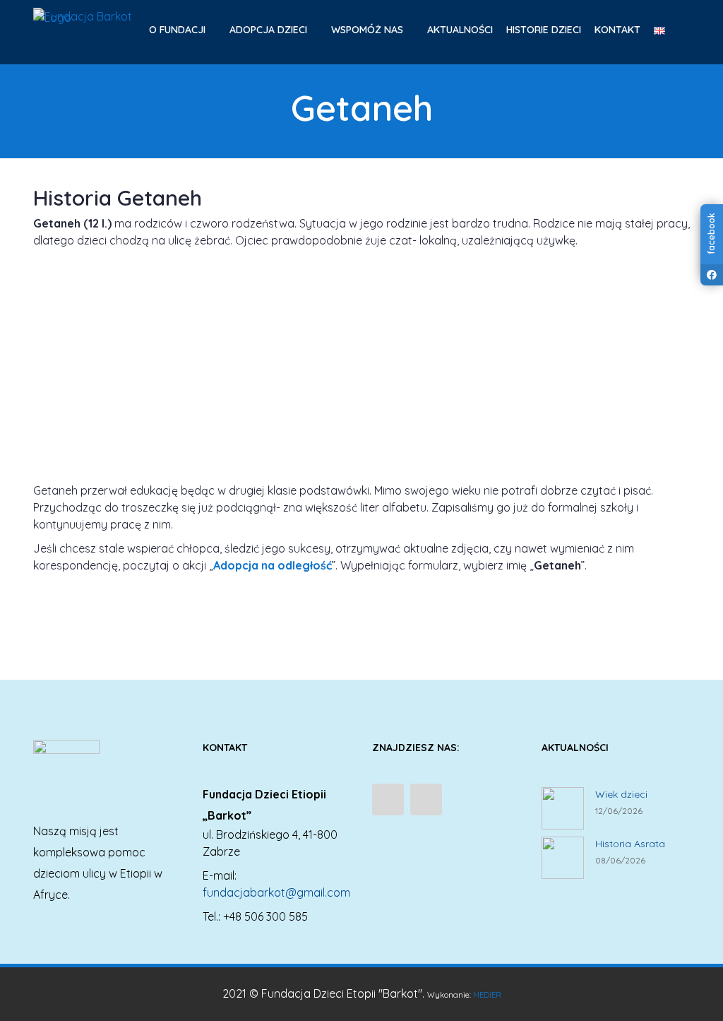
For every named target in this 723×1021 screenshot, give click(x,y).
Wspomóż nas (368, 29)
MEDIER (487, 995)
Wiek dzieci (621, 794)
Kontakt (617, 29)
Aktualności (460, 29)
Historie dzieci (543, 29)
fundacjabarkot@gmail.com (276, 892)
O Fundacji (178, 29)
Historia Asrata (630, 843)
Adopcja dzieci (269, 29)
